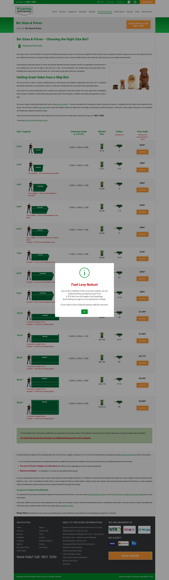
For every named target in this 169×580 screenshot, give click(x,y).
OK (84, 312)
